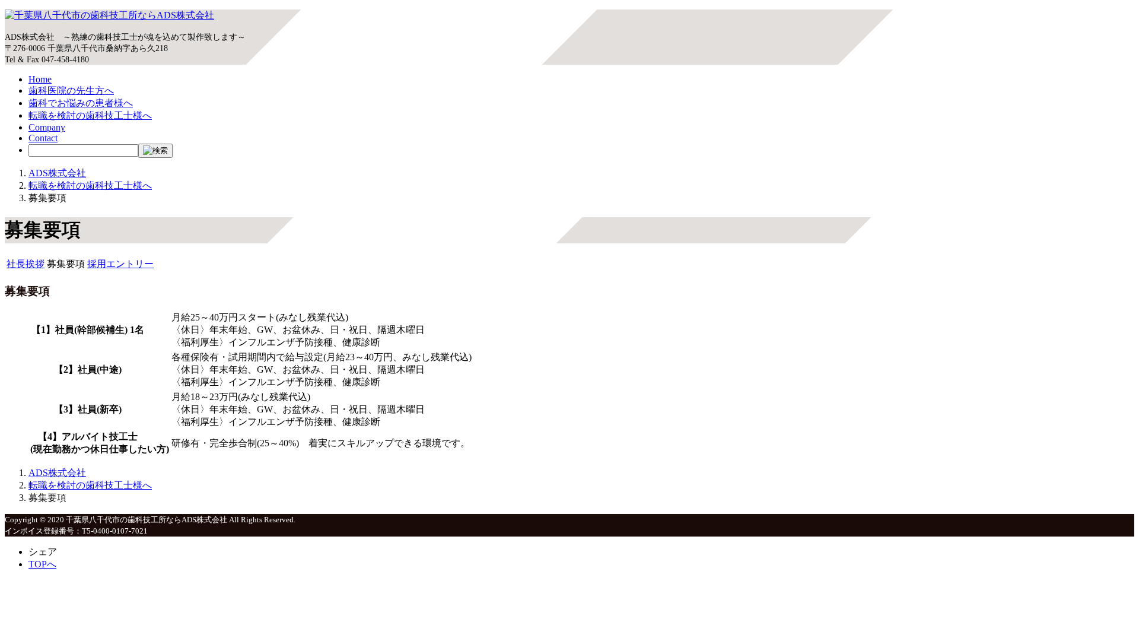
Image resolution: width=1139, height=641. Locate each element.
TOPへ (42, 564)
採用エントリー (120, 264)
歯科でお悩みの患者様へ (80, 103)
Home (40, 79)
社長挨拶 (25, 264)
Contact (43, 138)
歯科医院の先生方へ (71, 90)
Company (46, 127)
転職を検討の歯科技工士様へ (90, 115)
